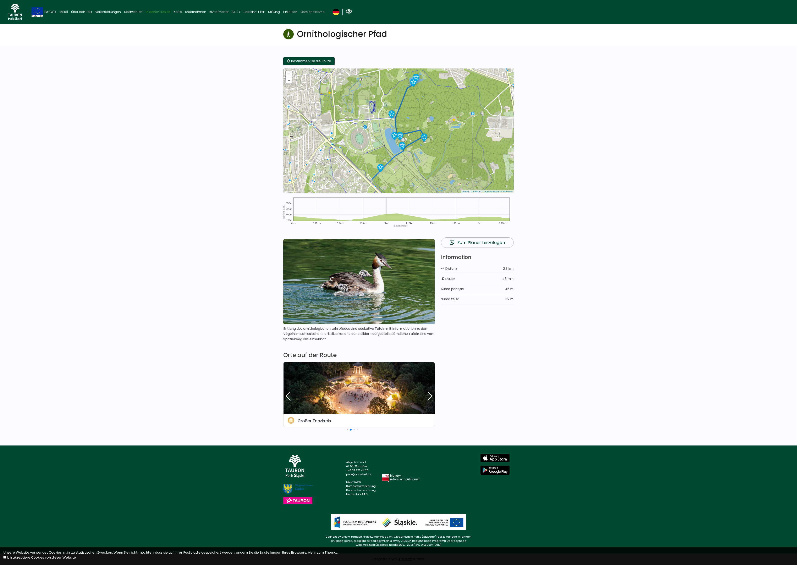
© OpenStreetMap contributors (497, 191)
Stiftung (274, 12)
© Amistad (476, 191)
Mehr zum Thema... (323, 552)
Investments (219, 12)
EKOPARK (49, 12)
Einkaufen (290, 12)
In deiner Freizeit (158, 12)
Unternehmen (195, 12)
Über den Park (81, 12)
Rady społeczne (313, 12)
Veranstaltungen (108, 12)
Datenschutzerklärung (361, 486)
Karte (178, 12)
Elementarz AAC (357, 494)
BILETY (236, 12)
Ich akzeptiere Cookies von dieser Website (41, 557)
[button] (380, 168)
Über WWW (353, 482)
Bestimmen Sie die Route (310, 61)
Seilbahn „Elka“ (254, 12)
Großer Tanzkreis (314, 421)
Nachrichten (133, 12)
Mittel (64, 12)
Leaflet (465, 191)
